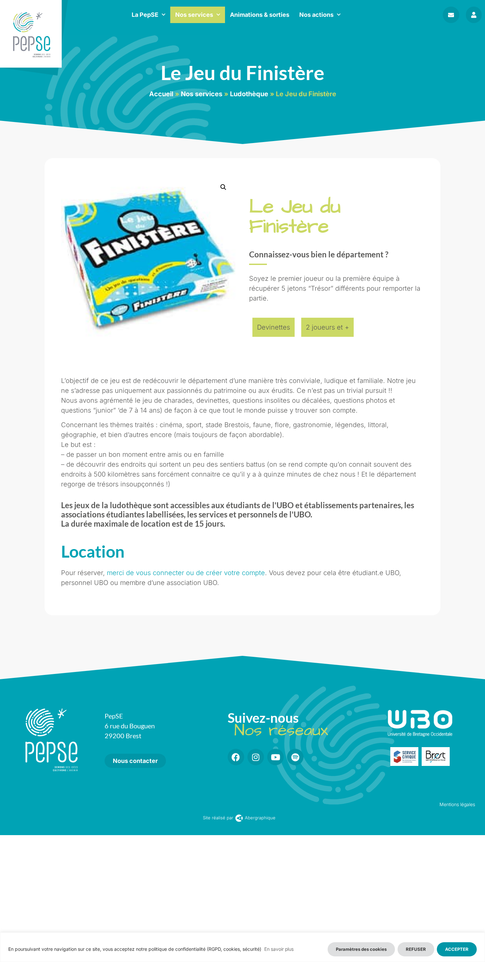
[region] (242, 947)
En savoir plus (279, 949)
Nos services (194, 14)
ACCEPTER (457, 949)
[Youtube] (275, 757)
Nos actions (316, 14)
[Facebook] (236, 757)
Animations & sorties (259, 14)
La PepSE (145, 14)
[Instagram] (255, 757)
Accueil (161, 94)
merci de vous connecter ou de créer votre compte (186, 573)
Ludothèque (249, 94)
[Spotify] (295, 757)
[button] (223, 187)
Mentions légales (457, 804)
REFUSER (416, 949)
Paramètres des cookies (361, 949)
